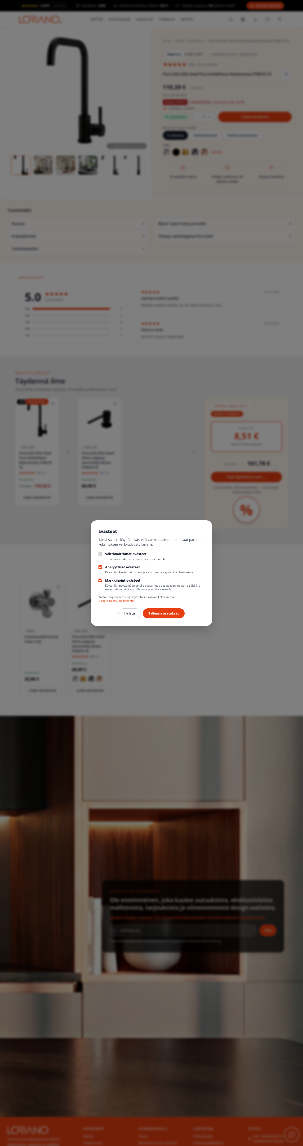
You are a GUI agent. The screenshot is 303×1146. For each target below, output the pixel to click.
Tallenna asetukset (163, 613)
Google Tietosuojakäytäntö (116, 601)
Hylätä (129, 613)
